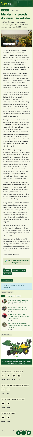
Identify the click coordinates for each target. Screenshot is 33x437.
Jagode (23, 270)
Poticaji (16, 270)
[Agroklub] (7, 3)
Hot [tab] (3, 296)
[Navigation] (29, 3)
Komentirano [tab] (10, 296)
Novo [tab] (18, 296)
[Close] (24, 3)
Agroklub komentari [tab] (7, 280)
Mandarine (8, 273)
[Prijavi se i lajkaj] (18, 432)
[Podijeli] (23, 432)
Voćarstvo (7, 270)
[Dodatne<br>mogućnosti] (29, 432)
